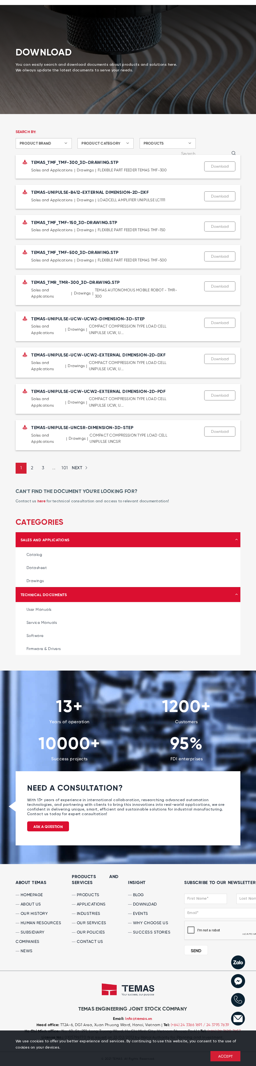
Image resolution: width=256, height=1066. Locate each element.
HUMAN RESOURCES (40, 923)
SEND (196, 951)
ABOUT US (30, 904)
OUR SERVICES (91, 923)
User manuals (39, 610)
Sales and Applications (45, 540)
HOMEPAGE (31, 895)
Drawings (35, 581)
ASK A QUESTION (48, 827)
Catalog (34, 555)
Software (35, 636)
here (41, 501)
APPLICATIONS (91, 904)
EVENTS (140, 914)
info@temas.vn (138, 1019)
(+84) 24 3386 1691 (187, 1025)
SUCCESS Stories (151, 932)
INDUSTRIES (88, 914)
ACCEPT (225, 1057)
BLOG (138, 895)
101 (65, 468)
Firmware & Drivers (44, 649)
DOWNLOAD (144, 904)
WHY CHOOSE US (150, 923)
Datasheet (37, 568)
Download (220, 167)
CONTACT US (89, 942)
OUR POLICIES (90, 932)
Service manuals (42, 623)
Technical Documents (44, 595)
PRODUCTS (88, 895)
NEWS (26, 951)
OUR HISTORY (33, 914)
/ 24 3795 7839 (216, 1025)
